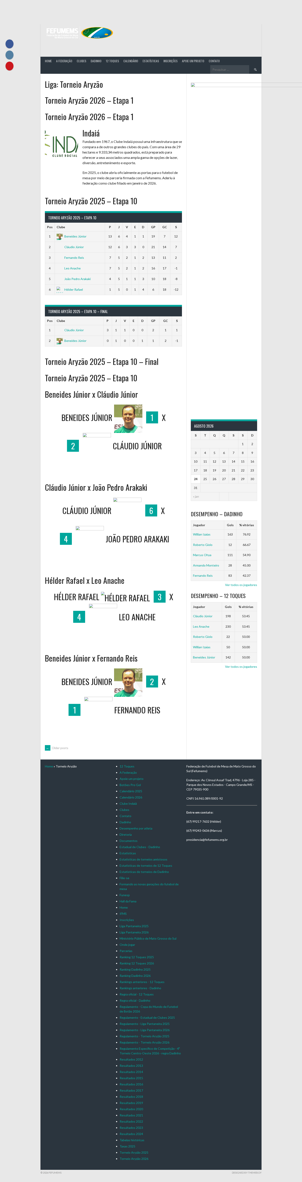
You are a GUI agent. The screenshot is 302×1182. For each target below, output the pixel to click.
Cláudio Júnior (74, 247)
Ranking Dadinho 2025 (135, 969)
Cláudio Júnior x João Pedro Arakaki (96, 487)
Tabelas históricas (132, 1140)
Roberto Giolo (202, 545)
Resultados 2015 (131, 1078)
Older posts (57, 748)
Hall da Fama (128, 901)
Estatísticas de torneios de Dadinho (144, 872)
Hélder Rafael (73, 289)
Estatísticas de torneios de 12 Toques (146, 865)
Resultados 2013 (131, 1065)
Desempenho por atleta (136, 828)
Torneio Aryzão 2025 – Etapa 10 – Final (102, 361)
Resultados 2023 (131, 1127)
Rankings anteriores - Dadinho (140, 988)
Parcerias (126, 951)
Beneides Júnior (75, 236)
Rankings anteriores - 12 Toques (142, 982)
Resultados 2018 (131, 1096)
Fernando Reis (74, 257)
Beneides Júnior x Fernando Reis (91, 658)
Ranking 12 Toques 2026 (137, 963)
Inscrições (170, 60)
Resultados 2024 (131, 1134)
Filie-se (124, 878)
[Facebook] (9, 43)
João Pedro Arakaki (77, 279)
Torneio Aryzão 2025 (134, 1152)
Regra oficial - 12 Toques (137, 994)
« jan (196, 496)
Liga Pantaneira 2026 (134, 932)
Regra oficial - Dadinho (135, 1000)
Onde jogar (127, 944)
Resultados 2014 (131, 1072)
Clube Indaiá (128, 803)
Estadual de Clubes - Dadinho (140, 847)
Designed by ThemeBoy (247, 1172)
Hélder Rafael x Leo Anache (84, 580)
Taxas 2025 (127, 1146)
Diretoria (126, 834)
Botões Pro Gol (130, 785)
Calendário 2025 (131, 791)
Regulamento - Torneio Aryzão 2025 (144, 1036)
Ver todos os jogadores (241, 585)
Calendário (130, 60)
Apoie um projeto (193, 60)
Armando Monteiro (206, 565)
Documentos (129, 841)
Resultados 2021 (131, 1115)
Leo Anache (72, 268)
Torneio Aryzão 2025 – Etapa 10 (91, 200)
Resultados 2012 (131, 1059)
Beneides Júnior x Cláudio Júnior (91, 394)
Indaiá (91, 133)
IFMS (123, 913)
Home (48, 60)
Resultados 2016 (131, 1084)
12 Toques (112, 60)
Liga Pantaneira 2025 (134, 926)
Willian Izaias (201, 534)
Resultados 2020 (131, 1109)
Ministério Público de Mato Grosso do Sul (148, 938)
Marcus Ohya (202, 555)
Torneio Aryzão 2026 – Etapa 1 (89, 100)
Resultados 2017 (131, 1090)
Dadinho (96, 60)
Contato (214, 60)
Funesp (125, 895)
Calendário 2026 (131, 797)
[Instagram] (9, 55)
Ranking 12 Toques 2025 (137, 957)
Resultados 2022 (131, 1121)
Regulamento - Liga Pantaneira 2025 (145, 1024)
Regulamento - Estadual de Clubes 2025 (147, 1017)
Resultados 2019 (131, 1103)
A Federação (64, 60)
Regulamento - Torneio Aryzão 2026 (144, 1042)
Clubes (81, 60)
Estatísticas (151, 60)
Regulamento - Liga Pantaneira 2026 (145, 1030)
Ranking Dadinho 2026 (135, 976)
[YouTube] (9, 66)
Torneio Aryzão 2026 (134, 1159)
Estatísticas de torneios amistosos (143, 859)
